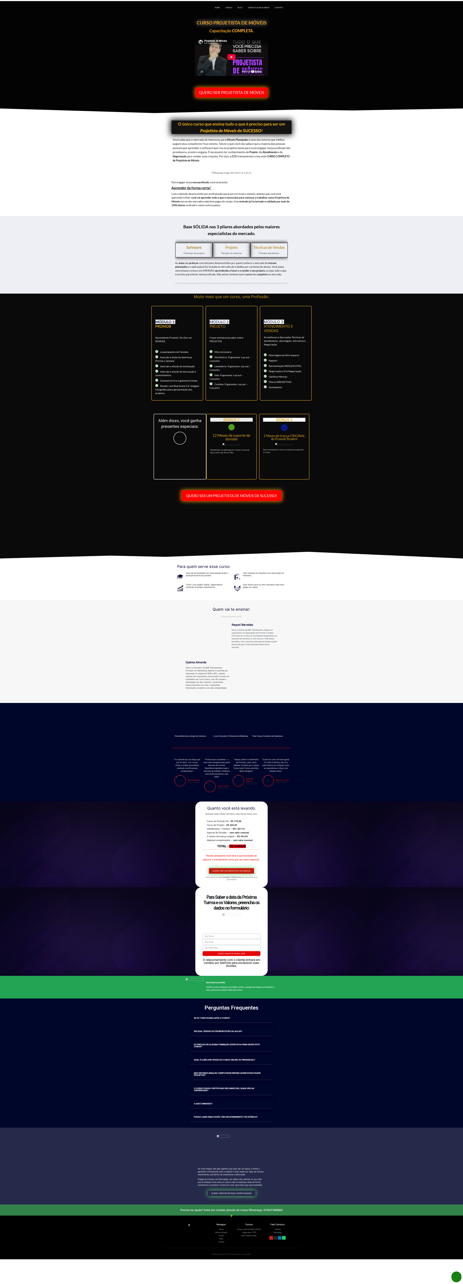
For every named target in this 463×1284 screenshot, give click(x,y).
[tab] (231, 1018)
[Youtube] (271, 1238)
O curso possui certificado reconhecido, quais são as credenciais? (224, 1089)
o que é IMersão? (203, 1103)
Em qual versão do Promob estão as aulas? (218, 1031)
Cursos (228, 8)
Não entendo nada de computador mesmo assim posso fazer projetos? (227, 1074)
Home (217, 8)
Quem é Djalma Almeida (258, 8)
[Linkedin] (279, 1238)
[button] (456, 1276)
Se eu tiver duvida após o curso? (212, 1018)
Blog (240, 8)
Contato (279, 8)
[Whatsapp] (284, 1238)
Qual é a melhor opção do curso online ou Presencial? (224, 1060)
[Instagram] (275, 1238)
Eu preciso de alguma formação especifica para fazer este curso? (227, 1045)
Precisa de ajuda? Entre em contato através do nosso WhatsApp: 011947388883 (231, 1210)
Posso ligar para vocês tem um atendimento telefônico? (226, 1117)
